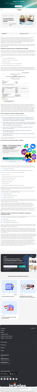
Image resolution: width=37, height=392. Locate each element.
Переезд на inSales (4, 334)
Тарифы (2, 332)
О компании (3, 328)
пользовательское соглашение (21, 269)
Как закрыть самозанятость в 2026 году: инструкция (8, 318)
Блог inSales (5, 15)
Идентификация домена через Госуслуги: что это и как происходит (27, 297)
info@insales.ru (5, 362)
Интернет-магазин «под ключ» (7, 336)
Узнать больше (18, 6)
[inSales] (19, 10)
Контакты (3, 330)
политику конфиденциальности (15, 161)
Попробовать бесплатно (13, 158)
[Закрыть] (35, 1)
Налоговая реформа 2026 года (7, 296)
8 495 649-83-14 (5, 355)
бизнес (15, 294)
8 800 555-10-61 (5, 358)
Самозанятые (11, 15)
